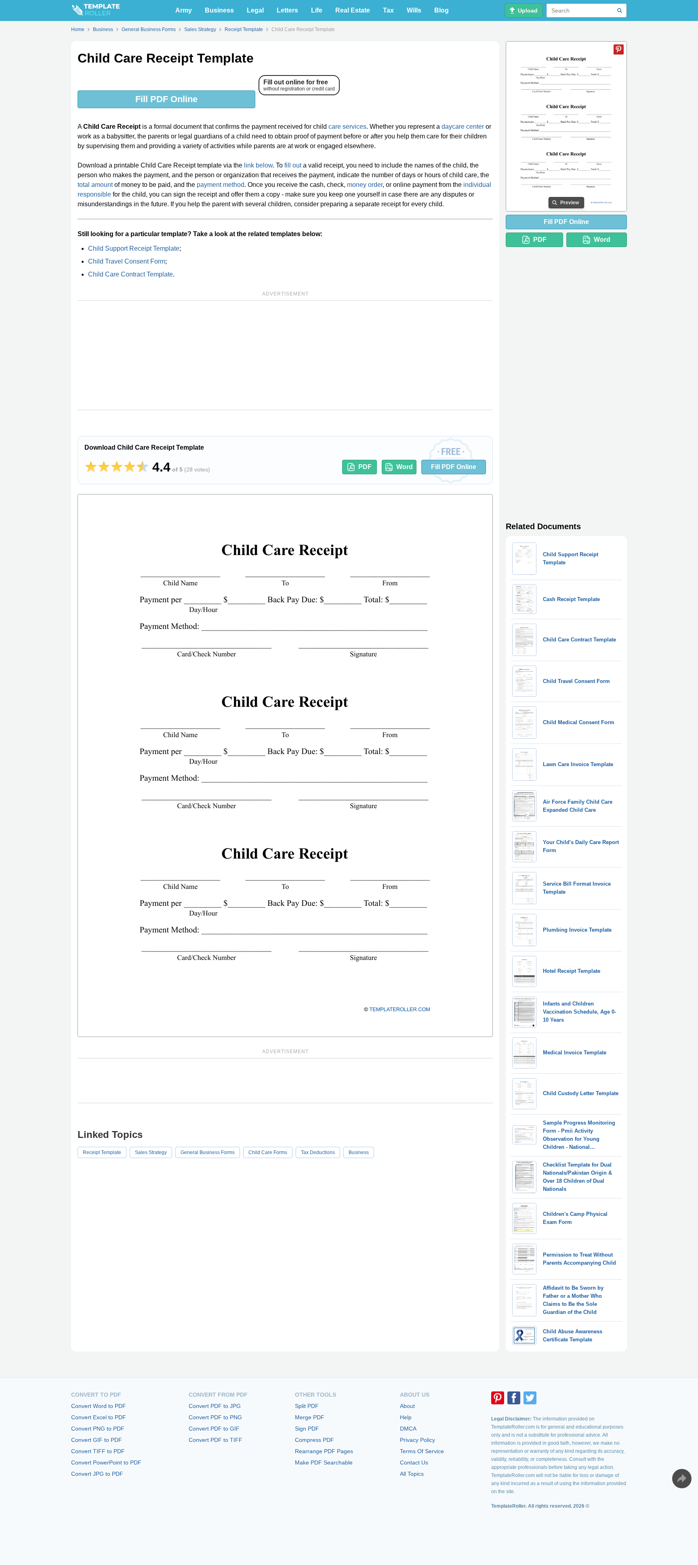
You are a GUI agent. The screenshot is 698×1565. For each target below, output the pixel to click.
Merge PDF (309, 1417)
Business (219, 10)
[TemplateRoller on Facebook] (513, 1397)
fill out (292, 165)
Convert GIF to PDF (96, 1440)
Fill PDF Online (166, 99)
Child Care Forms (267, 1152)
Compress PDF (314, 1440)
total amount (95, 184)
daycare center (463, 126)
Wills (414, 10)
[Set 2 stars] (103, 467)
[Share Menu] (682, 1478)
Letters (287, 10)
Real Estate (352, 10)
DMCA (408, 1428)
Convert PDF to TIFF (215, 1440)
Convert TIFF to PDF (98, 1451)
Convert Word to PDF (98, 1406)
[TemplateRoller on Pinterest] (497, 1397)
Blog (441, 10)
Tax (388, 10)
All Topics (412, 1474)
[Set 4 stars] (129, 467)
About (407, 1406)
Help (406, 1417)
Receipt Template (102, 1152)
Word (404, 466)
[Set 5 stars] (142, 467)
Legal (255, 10)
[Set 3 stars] (116, 467)
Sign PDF (307, 1428)
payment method (220, 184)
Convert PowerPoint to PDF (106, 1462)
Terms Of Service (422, 1451)
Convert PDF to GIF (214, 1428)
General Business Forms (208, 1152)
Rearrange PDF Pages (324, 1451)
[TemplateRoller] (95, 10)
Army (183, 10)
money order (365, 184)
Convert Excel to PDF (98, 1417)
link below (258, 165)
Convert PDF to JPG (215, 1406)
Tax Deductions (318, 1152)
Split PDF (307, 1406)
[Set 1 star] (90, 467)
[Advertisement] (285, 355)
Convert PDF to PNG (215, 1417)
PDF (365, 466)
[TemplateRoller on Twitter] (530, 1397)
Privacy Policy (417, 1440)
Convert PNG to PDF (97, 1428)
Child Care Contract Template (130, 274)
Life (316, 10)
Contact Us (414, 1462)
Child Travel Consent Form (126, 261)
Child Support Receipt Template (133, 248)
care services (347, 126)
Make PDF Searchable (324, 1462)
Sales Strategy (151, 1152)
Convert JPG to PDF (97, 1474)
